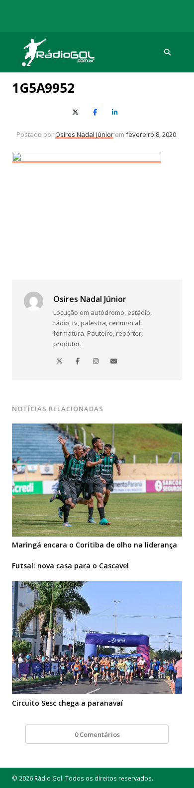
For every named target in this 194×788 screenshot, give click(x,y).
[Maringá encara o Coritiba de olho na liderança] (97, 429)
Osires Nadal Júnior (84, 134)
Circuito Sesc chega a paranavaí (67, 703)
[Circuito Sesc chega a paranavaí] (97, 587)
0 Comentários (97, 734)
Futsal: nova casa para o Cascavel (70, 565)
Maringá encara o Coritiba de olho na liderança (94, 544)
